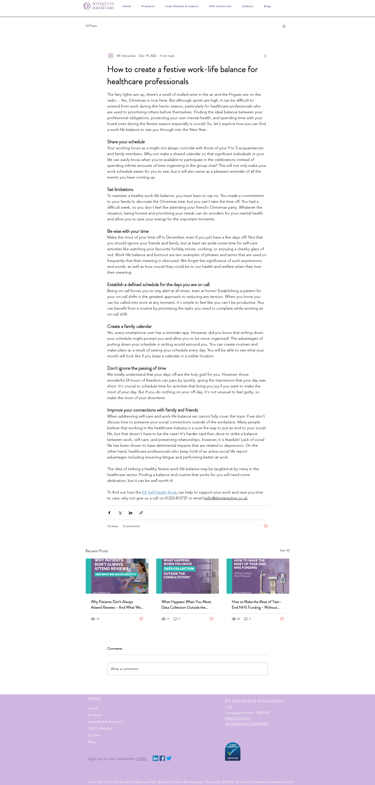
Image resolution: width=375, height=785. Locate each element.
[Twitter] (169, 758)
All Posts (91, 26)
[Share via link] (141, 513)
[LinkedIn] (155, 758)
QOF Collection (100, 728)
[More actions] (265, 55)
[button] (284, 26)
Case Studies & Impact (105, 722)
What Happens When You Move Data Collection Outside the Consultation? (186, 604)
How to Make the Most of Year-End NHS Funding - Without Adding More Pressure (256, 604)
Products (95, 715)
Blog (91, 742)
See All (284, 550)
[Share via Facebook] (109, 513)
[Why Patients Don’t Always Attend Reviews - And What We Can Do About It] (117, 576)
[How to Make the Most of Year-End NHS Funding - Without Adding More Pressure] (258, 576)
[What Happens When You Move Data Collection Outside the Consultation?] (187, 576)
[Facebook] (162, 758)
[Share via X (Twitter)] (120, 513)
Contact (94, 735)
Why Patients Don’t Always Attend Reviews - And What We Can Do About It (116, 604)
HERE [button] (142, 758)
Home (93, 708)
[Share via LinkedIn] (130, 513)
